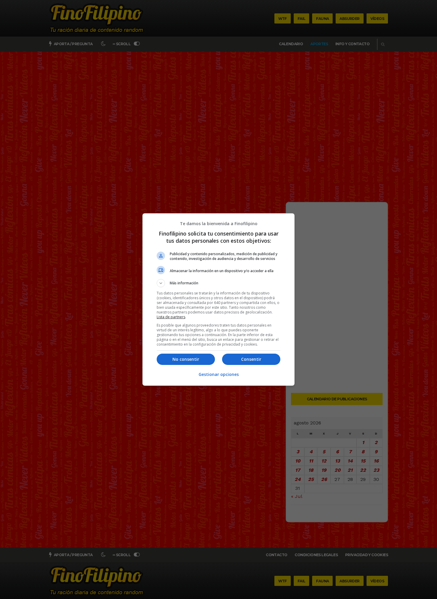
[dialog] (218, 299)
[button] (218, 283)
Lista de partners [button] (171, 316)
